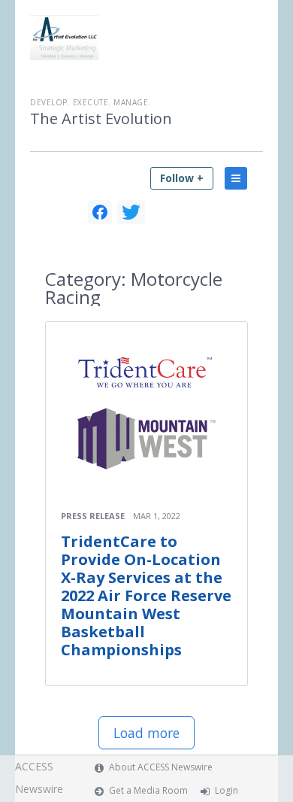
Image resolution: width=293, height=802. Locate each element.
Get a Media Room (148, 790)
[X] (131, 212)
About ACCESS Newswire (161, 767)
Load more (146, 733)
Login (226, 790)
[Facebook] (100, 212)
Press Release (93, 515)
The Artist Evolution (101, 119)
